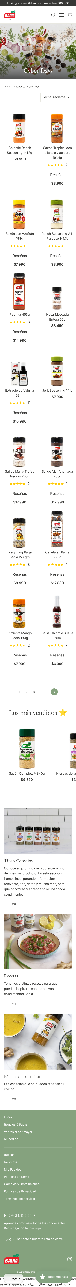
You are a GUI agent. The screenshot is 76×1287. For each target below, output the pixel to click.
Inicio (7, 86)
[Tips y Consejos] (38, 831)
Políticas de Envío (16, 1177)
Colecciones (18, 86)
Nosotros (10, 1162)
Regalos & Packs (16, 1124)
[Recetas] (38, 941)
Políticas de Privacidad (20, 1191)
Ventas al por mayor (18, 1132)
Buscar (9, 1155)
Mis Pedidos (12, 1169)
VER (14, 904)
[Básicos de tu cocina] (38, 1042)
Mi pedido (11, 1139)
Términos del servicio (19, 1199)
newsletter (20, 1215)
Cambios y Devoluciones (22, 1184)
